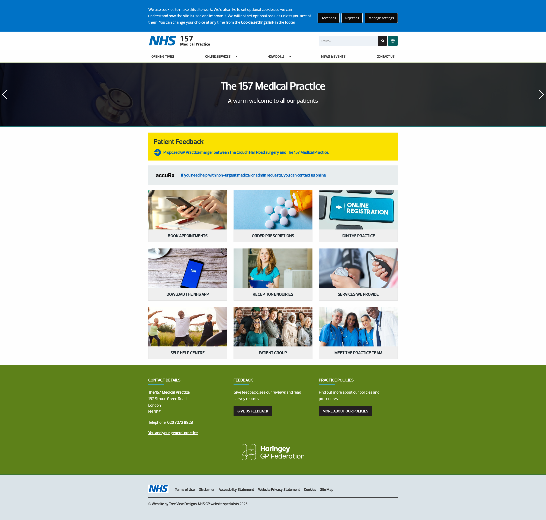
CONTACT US (386, 56)
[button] (541, 94)
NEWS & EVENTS (333, 56)
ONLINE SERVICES (218, 56)
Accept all (329, 18)
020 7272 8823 (180, 422)
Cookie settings (254, 22)
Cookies (310, 489)
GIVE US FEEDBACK (252, 411)
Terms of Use (185, 489)
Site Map (326, 489)
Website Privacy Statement (279, 489)
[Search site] (382, 41)
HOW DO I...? (276, 56)
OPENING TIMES (162, 56)
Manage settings (381, 18)
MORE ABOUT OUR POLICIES (345, 411)
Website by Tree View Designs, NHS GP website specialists (195, 503)
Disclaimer (207, 489)
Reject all (352, 18)
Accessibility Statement (236, 489)
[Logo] (179, 41)
